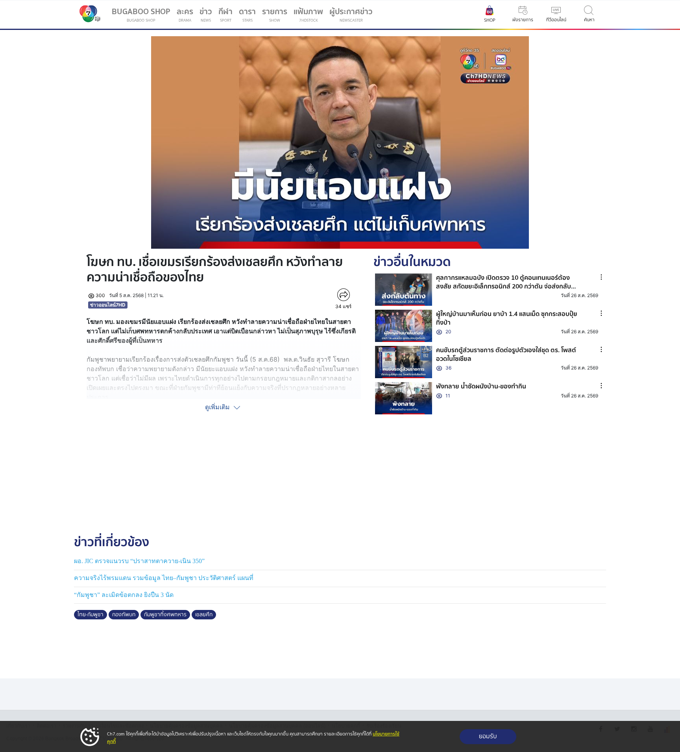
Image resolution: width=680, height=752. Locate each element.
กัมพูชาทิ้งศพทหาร (165, 615)
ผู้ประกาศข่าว (351, 14)
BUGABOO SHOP (141, 14)
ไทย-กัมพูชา (90, 615)
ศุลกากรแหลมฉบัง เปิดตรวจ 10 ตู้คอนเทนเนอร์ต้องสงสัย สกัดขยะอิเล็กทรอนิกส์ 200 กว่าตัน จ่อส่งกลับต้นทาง (503, 287)
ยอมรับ (488, 736)
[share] (343, 294)
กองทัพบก (123, 615)
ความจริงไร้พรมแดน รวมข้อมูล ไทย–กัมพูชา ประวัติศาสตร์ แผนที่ (163, 578)
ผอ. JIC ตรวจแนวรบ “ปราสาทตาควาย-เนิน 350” (139, 561)
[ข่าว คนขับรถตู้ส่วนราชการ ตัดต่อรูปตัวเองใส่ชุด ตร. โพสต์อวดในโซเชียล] (403, 362)
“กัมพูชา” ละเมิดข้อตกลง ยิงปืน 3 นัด (124, 594)
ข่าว (206, 14)
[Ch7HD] (88, 14)
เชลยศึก (204, 615)
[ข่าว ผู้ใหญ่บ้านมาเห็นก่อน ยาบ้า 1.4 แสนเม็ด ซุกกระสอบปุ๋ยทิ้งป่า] (403, 326)
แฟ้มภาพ (308, 14)
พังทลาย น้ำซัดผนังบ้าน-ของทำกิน (481, 386)
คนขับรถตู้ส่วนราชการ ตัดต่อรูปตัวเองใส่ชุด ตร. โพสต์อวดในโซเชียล (506, 354)
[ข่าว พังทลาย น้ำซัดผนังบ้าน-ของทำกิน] (403, 398)
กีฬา (227, 16)
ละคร (185, 14)
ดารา (247, 14)
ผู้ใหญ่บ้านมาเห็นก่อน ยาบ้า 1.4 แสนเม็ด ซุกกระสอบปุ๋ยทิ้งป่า (506, 318)
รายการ (274, 14)
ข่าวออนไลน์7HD (108, 305)
